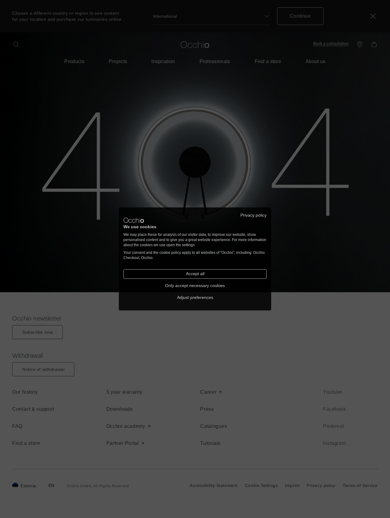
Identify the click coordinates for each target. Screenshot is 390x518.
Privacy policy (253, 215)
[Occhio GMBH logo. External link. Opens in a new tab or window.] (133, 220)
